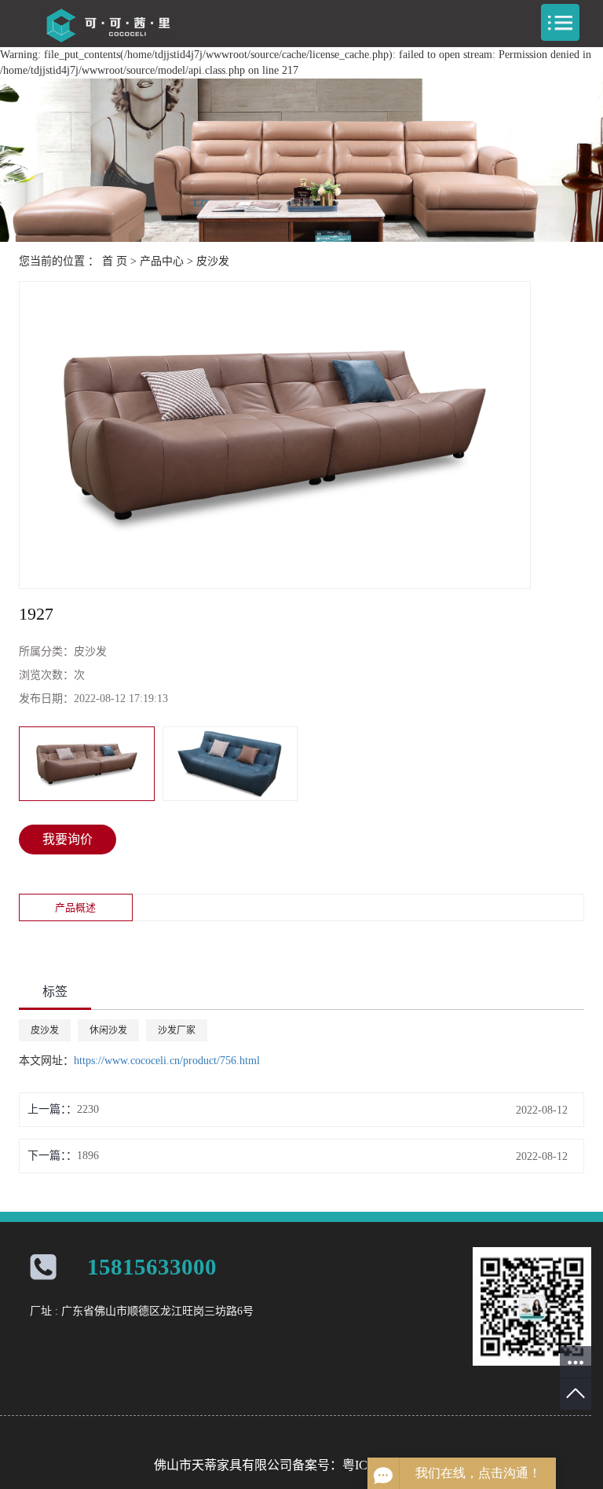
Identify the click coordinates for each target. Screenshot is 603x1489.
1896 (88, 1156)
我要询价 (67, 839)
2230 (88, 1109)
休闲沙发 (108, 1030)
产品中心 (162, 261)
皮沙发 (212, 261)
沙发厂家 (177, 1030)
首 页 (114, 261)
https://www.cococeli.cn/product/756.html (167, 1060)
